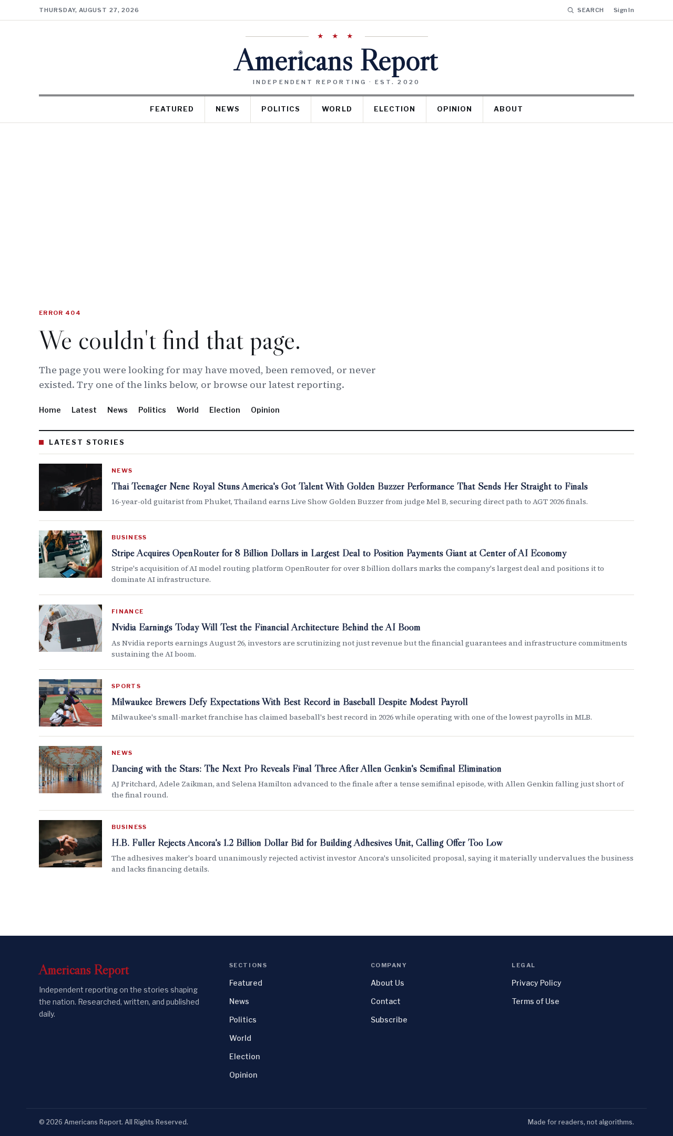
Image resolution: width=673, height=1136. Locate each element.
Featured (172, 109)
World (337, 109)
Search (590, 10)
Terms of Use (535, 1001)
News (228, 109)
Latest (84, 409)
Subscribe (389, 1019)
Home (50, 409)
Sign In (624, 10)
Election (394, 109)
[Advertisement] (336, 201)
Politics (280, 109)
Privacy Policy (537, 982)
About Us (387, 982)
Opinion (454, 109)
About (508, 109)
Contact (386, 1001)
